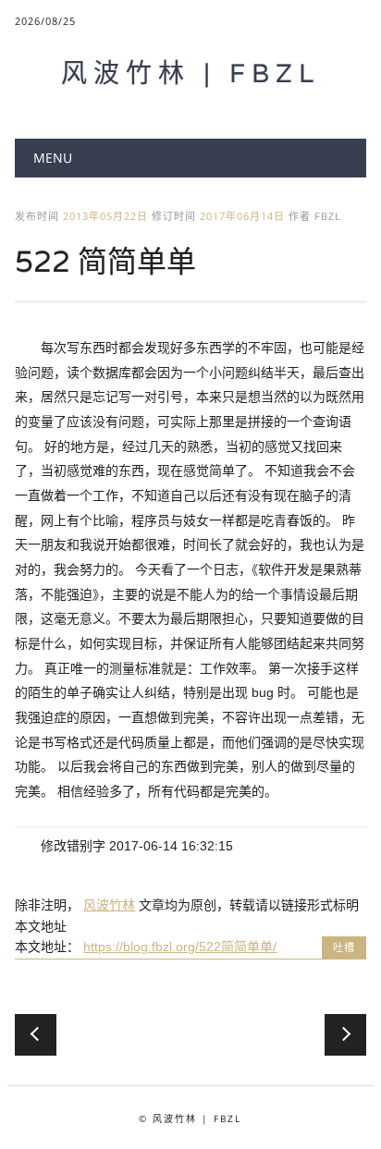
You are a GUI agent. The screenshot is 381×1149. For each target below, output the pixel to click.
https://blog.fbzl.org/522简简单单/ (180, 946)
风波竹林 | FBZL (190, 73)
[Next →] (345, 1035)
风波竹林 (109, 905)
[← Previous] (35, 1035)
